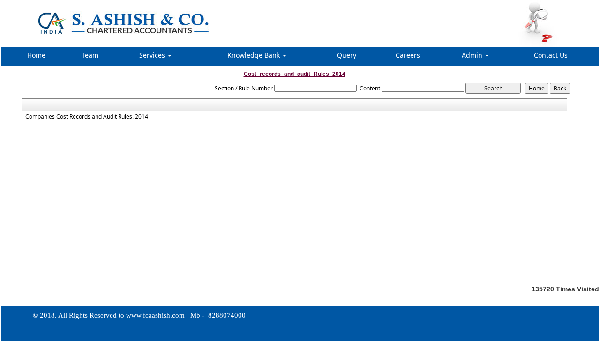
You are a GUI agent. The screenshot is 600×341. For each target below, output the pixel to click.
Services (153, 55)
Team (90, 55)
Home (36, 55)
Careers (408, 55)
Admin (473, 55)
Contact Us (551, 55)
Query (346, 55)
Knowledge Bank (254, 55)
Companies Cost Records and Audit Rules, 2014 (86, 116)
